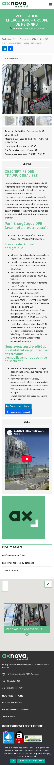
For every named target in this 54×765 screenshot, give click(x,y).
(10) (44, 39)
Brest (14, 135)
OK (13, 761)
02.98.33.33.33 (13, 681)
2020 (31, 153)
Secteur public (34, 131)
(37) (28, 39)
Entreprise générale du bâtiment (18, 562)
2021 (40, 153)
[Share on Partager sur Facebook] (10, 48)
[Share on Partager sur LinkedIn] (4, 48)
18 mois (30, 150)
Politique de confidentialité (31, 761)
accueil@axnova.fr (14, 688)
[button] (46, 89)
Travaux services (10, 570)
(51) (9, 39)
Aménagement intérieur (13, 555)
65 (32, 146)
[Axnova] (14, 4)
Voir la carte (12, 58)
